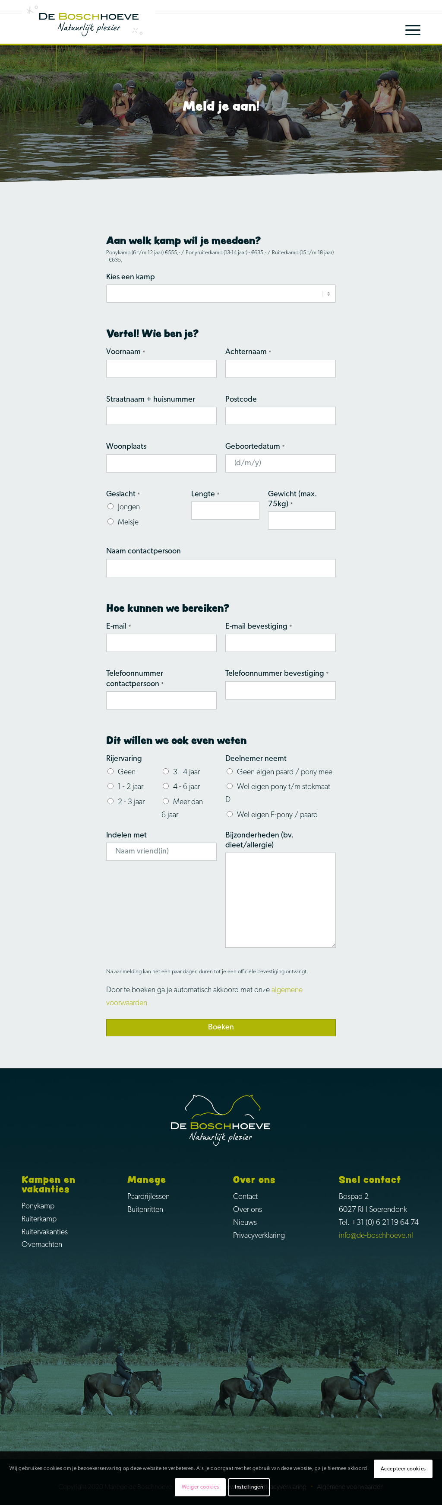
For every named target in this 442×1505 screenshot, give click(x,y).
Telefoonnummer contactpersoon (135, 679)
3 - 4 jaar (186, 772)
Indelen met (126, 836)
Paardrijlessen (148, 1197)
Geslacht (123, 494)
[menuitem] (406, 28)
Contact (245, 1197)
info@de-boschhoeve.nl (376, 1236)
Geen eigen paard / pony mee (284, 772)
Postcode (241, 400)
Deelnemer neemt (256, 759)
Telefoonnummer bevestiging (277, 674)
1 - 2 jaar (130, 787)
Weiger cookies (200, 1487)
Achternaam (248, 352)
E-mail (118, 627)
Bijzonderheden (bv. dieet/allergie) (259, 841)
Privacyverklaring (259, 1236)
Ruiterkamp (39, 1220)
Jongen (129, 507)
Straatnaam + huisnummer (150, 400)
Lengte (205, 494)
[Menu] (406, 28)
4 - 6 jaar (186, 787)
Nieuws (245, 1223)
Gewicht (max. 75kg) (292, 499)
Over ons (247, 1210)
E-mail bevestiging (258, 627)
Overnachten (42, 1245)
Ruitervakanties (45, 1233)
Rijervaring (124, 759)
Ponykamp (38, 1207)
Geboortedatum (255, 447)
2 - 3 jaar (131, 802)
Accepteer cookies (403, 1469)
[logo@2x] (88, 22)
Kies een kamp (130, 277)
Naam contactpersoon (143, 552)
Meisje (128, 523)
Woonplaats (126, 447)
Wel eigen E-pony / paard (277, 815)
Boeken (221, 1028)
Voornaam (125, 352)
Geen (127, 772)
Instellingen (249, 1487)
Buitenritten (145, 1210)
